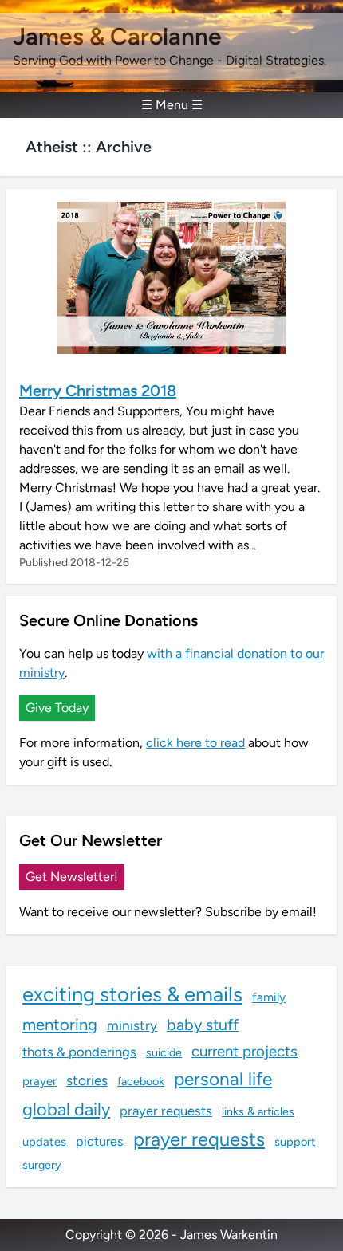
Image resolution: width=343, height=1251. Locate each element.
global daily (66, 1109)
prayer (39, 1081)
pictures (100, 1141)
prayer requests (166, 1111)
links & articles (258, 1111)
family (269, 997)
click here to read (195, 742)
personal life (223, 1079)
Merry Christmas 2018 (97, 390)
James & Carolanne (117, 36)
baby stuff (203, 1024)
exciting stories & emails (132, 994)
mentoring (59, 1024)
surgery (41, 1165)
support (295, 1142)
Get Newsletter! (72, 876)
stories (87, 1080)
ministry (132, 1025)
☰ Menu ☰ (172, 104)
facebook (140, 1081)
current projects (244, 1051)
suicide (164, 1053)
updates (44, 1142)
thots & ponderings (79, 1052)
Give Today (57, 707)
